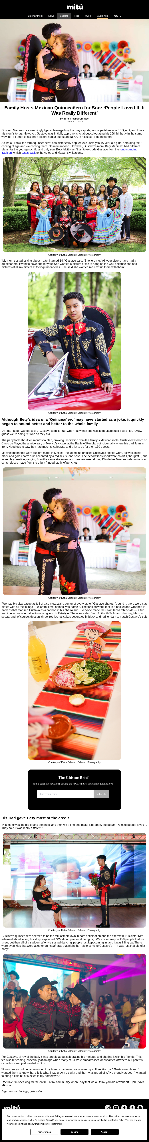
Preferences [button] (57, 1124)
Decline (74, 1132)
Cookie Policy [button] (117, 1120)
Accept (104, 1132)
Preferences (44, 1132)
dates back (29, 152)
